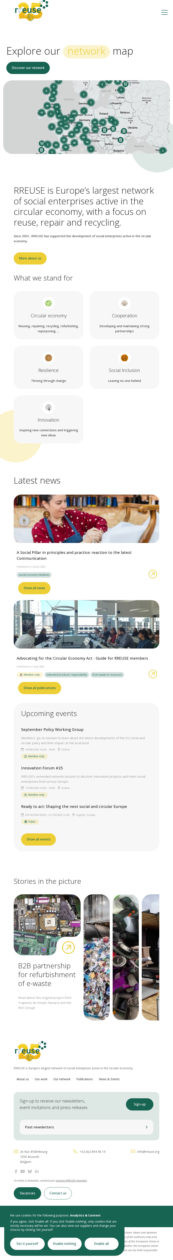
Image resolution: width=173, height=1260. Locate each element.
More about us (30, 258)
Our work (41, 1079)
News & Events (109, 1079)
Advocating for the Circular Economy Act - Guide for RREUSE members (82, 658)
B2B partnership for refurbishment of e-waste (47, 974)
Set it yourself (27, 1243)
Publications (84, 1079)
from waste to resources (107, 674)
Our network (61, 1079)
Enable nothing (64, 1243)
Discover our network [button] (28, 68)
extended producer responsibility (67, 674)
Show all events (39, 839)
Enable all (101, 1243)
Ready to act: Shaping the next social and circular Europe (74, 806)
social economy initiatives (34, 575)
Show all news (34, 588)
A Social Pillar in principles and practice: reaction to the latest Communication (74, 555)
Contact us (58, 1193)
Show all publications (40, 688)
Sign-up (140, 1104)
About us (23, 1079)
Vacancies (27, 1193)
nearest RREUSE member (71, 1180)
